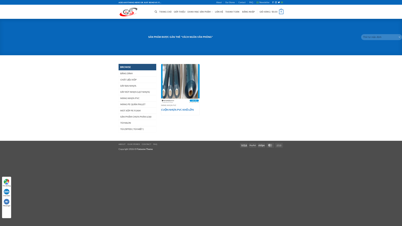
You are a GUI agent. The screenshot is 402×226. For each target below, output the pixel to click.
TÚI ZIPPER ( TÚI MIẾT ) (132, 129)
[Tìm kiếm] (156, 12)
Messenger (6, 206)
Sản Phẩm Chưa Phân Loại (135, 116)
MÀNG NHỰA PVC (129, 98)
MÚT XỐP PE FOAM (130, 110)
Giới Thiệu (179, 12)
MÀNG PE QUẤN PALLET (132, 104)
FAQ (251, 2)
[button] (263, 2)
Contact (242, 2)
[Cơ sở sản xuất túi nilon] (134, 12)
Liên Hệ (219, 12)
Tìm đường (7, 186)
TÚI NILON (125, 122)
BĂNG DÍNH (126, 73)
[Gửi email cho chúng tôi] (282, 2)
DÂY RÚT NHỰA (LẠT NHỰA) (135, 92)
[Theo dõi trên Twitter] (279, 2)
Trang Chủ (165, 12)
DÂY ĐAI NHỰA (128, 85)
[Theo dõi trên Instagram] (276, 2)
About (219, 2)
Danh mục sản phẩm (199, 12)
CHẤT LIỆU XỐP (128, 79)
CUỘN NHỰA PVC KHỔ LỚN (177, 109)
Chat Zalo (6, 195)
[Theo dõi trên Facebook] (273, 2)
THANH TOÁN (232, 12)
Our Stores (230, 2)
